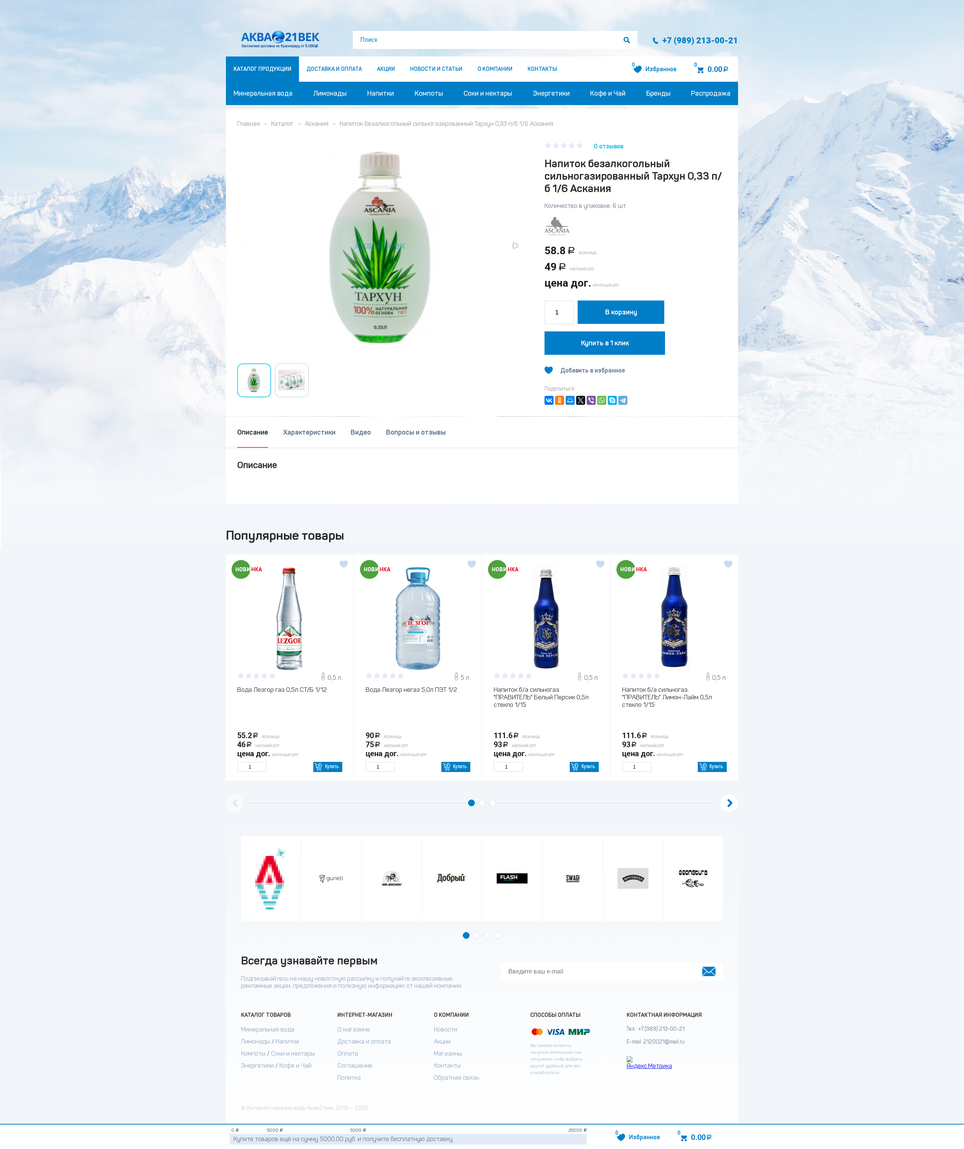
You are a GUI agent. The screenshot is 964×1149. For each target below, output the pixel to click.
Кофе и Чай (607, 93)
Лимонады (330, 93)
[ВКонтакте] (549, 400)
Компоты (429, 93)
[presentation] (235, 803)
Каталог (282, 123)
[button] (515, 246)
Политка (349, 1077)
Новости (445, 1029)
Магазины (448, 1053)
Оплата (347, 1053)
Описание (252, 432)
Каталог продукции (262, 69)
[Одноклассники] (559, 400)
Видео (361, 432)
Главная (248, 123)
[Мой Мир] (570, 400)
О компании (495, 69)
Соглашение (354, 1065)
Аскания (316, 123)
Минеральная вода (263, 93)
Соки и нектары (488, 93)
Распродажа (711, 93)
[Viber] (591, 400)
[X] (580, 400)
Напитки (380, 93)
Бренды (658, 93)
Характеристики (309, 432)
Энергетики (551, 93)
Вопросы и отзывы (416, 432)
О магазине (353, 1029)
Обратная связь (456, 1077)
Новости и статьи (436, 69)
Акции (386, 69)
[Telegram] (622, 400)
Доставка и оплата (334, 69)
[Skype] (612, 400)
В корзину (621, 312)
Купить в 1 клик (605, 343)
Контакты (542, 69)
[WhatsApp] (601, 400)
